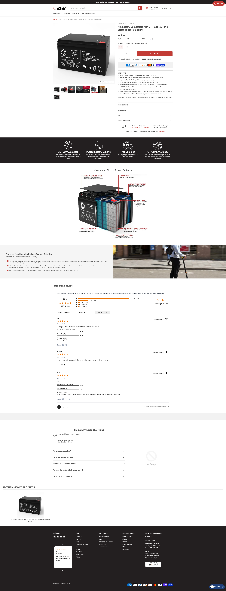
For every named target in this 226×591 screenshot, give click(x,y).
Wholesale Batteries (82, 544)
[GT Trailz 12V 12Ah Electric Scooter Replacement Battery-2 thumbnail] (64, 89)
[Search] (140, 8)
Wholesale (66, 13)
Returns (124, 541)
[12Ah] (121, 49)
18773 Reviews (67, 306)
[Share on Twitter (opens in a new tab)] (66, 345)
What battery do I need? (62, 476)
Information (122, 73)
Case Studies (80, 554)
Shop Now (56, 13)
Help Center (125, 549)
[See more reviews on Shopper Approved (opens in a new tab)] (69, 345)
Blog (77, 541)
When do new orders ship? (63, 457)
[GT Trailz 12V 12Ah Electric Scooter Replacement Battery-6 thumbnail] (94, 89)
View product (30, 507)
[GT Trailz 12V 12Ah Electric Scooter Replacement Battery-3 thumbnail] (71, 89)
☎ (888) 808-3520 (88, 13)
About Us (79, 536)
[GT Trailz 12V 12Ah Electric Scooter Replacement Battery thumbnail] (56, 89)
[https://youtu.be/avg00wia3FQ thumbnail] (102, 89)
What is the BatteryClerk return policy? (68, 470)
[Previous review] (63, 544)
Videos (78, 557)
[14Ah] (127, 49)
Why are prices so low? (62, 451)
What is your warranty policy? (64, 464)
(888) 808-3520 (135, 127)
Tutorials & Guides (81, 552)
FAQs (119, 115)
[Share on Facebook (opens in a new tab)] (63, 345)
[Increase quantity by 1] (133, 53)
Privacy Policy (103, 544)
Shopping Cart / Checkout (106, 541)
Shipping (124, 539)
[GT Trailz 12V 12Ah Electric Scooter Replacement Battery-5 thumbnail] (86, 89)
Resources (122, 110)
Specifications (123, 105)
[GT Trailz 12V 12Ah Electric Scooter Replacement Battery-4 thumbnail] (79, 89)
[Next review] (63, 571)
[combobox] (104, 8)
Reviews (78, 539)
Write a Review (103, 312)
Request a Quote (127, 536)
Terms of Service (104, 547)
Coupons (78, 549)
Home (55, 19)
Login (100, 539)
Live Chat (146, 127)
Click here (162, 131)
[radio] (113, 298)
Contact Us (75, 13)
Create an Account (104, 536)
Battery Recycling (127, 544)
